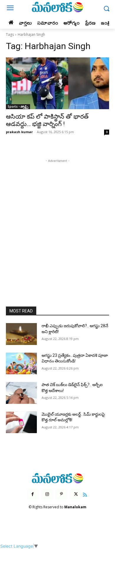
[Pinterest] (61, 494)
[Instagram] (47, 494)
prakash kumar (19, 132)
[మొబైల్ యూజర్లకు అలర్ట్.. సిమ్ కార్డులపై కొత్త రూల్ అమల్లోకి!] (21, 422)
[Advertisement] (57, 221)
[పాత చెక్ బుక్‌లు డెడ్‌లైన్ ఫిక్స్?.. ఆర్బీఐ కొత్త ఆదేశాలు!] (21, 393)
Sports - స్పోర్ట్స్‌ (18, 106)
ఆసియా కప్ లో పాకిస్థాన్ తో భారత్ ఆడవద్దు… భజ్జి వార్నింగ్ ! (47, 120)
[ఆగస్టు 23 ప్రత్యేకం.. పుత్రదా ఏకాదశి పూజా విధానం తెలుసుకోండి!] (21, 364)
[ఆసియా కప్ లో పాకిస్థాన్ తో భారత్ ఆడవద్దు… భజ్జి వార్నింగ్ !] (57, 83)
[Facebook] (32, 494)
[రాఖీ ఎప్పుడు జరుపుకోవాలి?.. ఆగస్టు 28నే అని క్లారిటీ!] (21, 334)
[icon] (85, 493)
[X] (76, 494)
